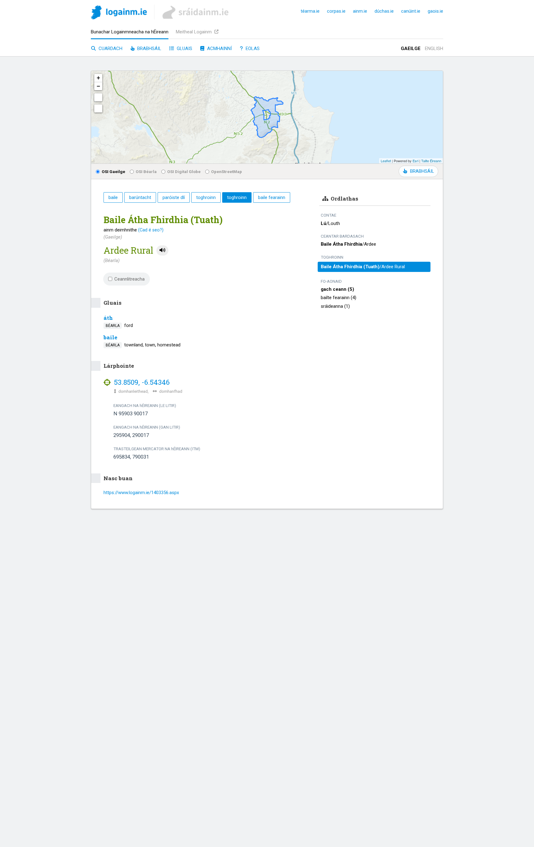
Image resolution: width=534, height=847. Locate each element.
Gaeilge (411, 48)
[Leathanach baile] (119, 13)
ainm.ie (360, 11)
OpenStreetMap (226, 171)
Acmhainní (219, 48)
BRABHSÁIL (422, 171)
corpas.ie (336, 11)
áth (108, 317)
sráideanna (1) (335, 306)
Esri (415, 160)
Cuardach (109, 48)
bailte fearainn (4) (338, 297)
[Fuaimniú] (162, 250)
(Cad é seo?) (150, 229)
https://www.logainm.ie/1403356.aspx (141, 492)
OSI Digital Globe (184, 171)
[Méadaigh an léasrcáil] (98, 97)
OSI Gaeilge (113, 171)
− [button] (98, 86)
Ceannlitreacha (129, 279)
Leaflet (386, 160)
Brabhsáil (148, 48)
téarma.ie (310, 11)
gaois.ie (435, 11)
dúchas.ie (384, 11)
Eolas (252, 48)
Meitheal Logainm (194, 32)
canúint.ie (410, 11)
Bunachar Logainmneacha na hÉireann (129, 32)
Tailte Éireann (431, 160)
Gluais (184, 48)
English (434, 48)
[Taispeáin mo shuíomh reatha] (98, 108)
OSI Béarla (146, 171)
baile (110, 337)
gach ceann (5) (337, 289)
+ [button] (98, 77)
